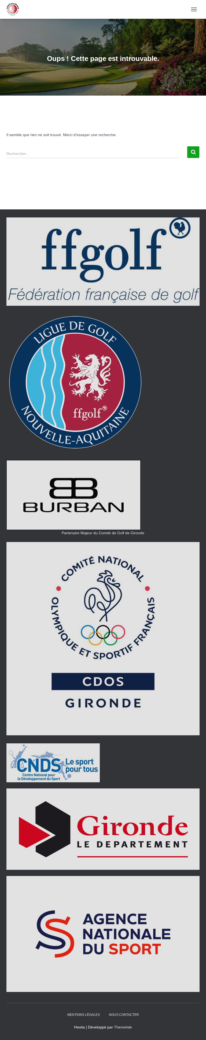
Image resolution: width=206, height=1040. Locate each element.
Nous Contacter (124, 1015)
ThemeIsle (123, 1027)
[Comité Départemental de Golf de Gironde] (14, 9)
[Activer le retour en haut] (195, 1029)
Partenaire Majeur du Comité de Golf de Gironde (103, 533)
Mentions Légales (83, 1015)
